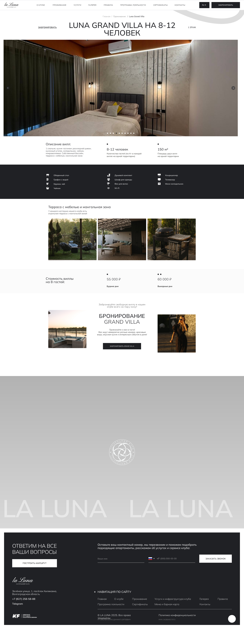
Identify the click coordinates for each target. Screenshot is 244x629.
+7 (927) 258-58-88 (23, 598)
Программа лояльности (133, 5)
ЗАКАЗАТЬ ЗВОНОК (215, 558)
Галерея (92, 5)
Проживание (119, 16)
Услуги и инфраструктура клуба (173, 598)
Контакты (180, 5)
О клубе (41, 5)
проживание (59, 5)
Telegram (17, 603)
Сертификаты (160, 5)
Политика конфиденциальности (177, 615)
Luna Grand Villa (136, 16)
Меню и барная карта (167, 604)
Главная (106, 16)
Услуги (77, 5)
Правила (108, 5)
